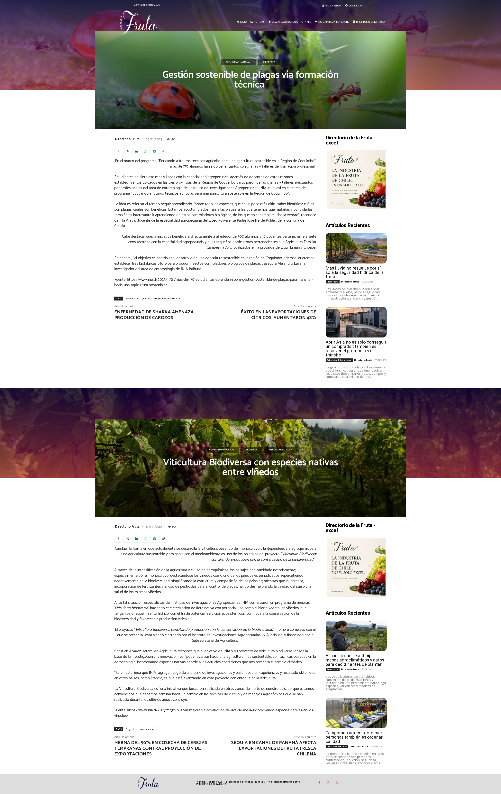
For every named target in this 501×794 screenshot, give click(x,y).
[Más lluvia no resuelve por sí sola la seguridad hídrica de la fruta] (356, 248)
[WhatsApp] (145, 151)
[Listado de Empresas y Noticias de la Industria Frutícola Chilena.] (138, 22)
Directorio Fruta (127, 139)
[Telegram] (154, 151)
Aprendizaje (132, 298)
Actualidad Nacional (238, 62)
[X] (127, 151)
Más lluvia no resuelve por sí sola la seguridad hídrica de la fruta (355, 272)
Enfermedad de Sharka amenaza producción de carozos (154, 315)
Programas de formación (167, 298)
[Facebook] (118, 151)
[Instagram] (328, 783)
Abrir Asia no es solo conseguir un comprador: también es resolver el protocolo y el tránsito (356, 348)
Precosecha (332, 281)
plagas (146, 298)
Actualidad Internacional (339, 360)
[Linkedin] (136, 151)
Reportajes (269, 62)
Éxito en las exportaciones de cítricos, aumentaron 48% (278, 315)
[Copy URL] (163, 151)
